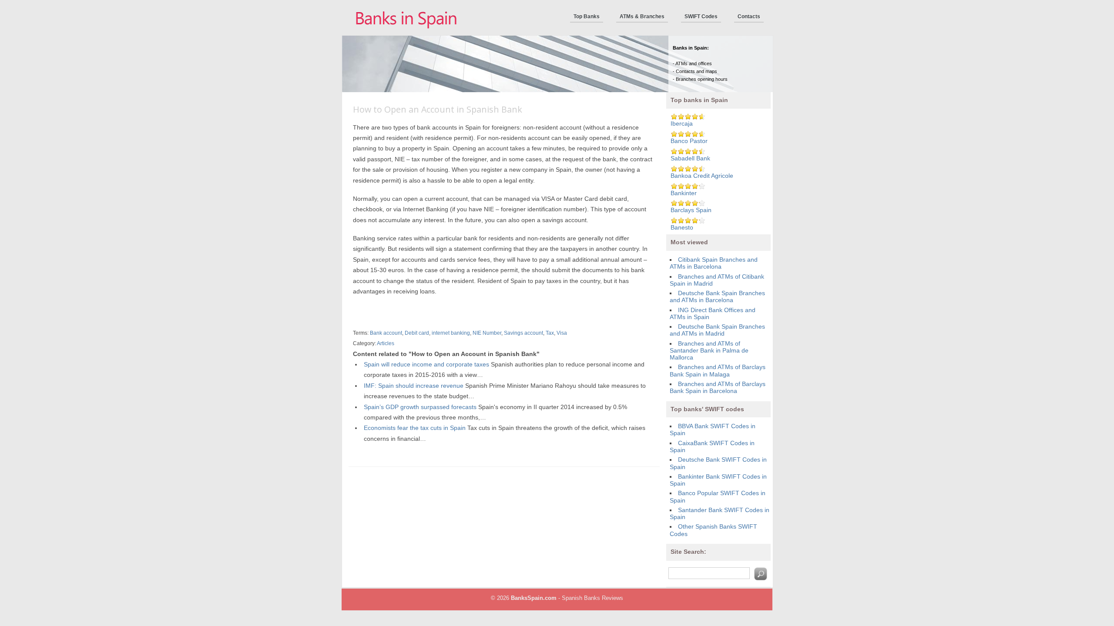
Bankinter (684, 193)
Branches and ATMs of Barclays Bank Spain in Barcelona (717, 387)
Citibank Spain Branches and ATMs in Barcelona (714, 263)
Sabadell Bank (690, 158)
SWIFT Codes (701, 16)
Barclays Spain (691, 210)
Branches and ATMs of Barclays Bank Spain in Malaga (717, 370)
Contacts (749, 16)
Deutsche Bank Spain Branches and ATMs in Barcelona (717, 296)
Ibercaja (682, 123)
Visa (562, 333)
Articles (385, 343)
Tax (550, 333)
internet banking (451, 333)
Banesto (682, 227)
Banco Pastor (689, 141)
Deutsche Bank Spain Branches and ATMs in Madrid (717, 330)
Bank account (386, 333)
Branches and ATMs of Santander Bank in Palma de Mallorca (709, 350)
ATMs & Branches (642, 16)
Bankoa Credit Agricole (702, 176)
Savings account (523, 333)
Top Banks (587, 16)
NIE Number (487, 333)
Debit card (417, 333)
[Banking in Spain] (407, 33)
